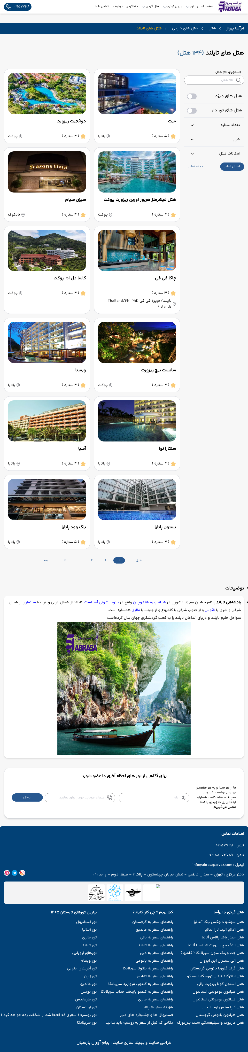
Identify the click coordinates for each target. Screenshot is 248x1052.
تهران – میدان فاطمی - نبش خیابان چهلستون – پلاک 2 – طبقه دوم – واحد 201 (158, 875)
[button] (232, 166)
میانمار (30, 602)
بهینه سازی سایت (128, 1042)
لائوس (210, 610)
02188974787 (221, 855)
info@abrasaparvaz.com (212, 865)
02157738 (224, 846)
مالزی (136, 610)
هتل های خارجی (185, 28)
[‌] (133, 892)
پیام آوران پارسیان (93, 1042)
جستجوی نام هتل (228, 72)
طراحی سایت (159, 1042)
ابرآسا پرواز (235, 28)
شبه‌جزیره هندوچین (149, 602)
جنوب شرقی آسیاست (101, 602)
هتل (212, 28)
